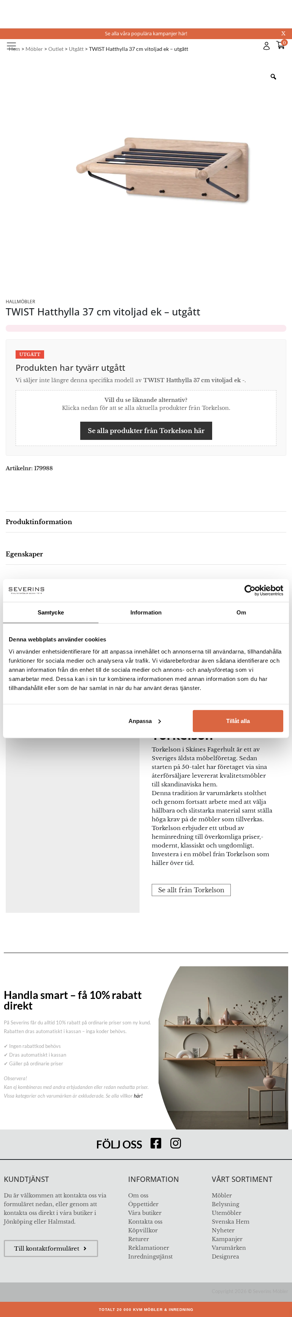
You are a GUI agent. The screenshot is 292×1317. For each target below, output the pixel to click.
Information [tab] (146, 612)
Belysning (225, 1204)
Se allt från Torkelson (191, 890)
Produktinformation (39, 522)
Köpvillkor (143, 1230)
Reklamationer (148, 1248)
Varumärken (229, 1248)
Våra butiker (145, 1213)
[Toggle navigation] (11, 46)
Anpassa (140, 720)
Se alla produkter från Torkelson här (146, 431)
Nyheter (223, 1230)
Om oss (138, 1195)
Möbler (222, 1195)
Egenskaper (24, 554)
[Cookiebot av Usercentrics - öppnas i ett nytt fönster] (250, 590)
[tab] (146, 522)
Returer (138, 1239)
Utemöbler (226, 1213)
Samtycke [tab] (51, 612)
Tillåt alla (238, 720)
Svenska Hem (230, 1221)
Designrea (225, 1256)
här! (138, 1096)
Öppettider (143, 1204)
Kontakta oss (145, 1221)
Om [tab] (241, 612)
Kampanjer (227, 1239)
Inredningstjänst (150, 1256)
